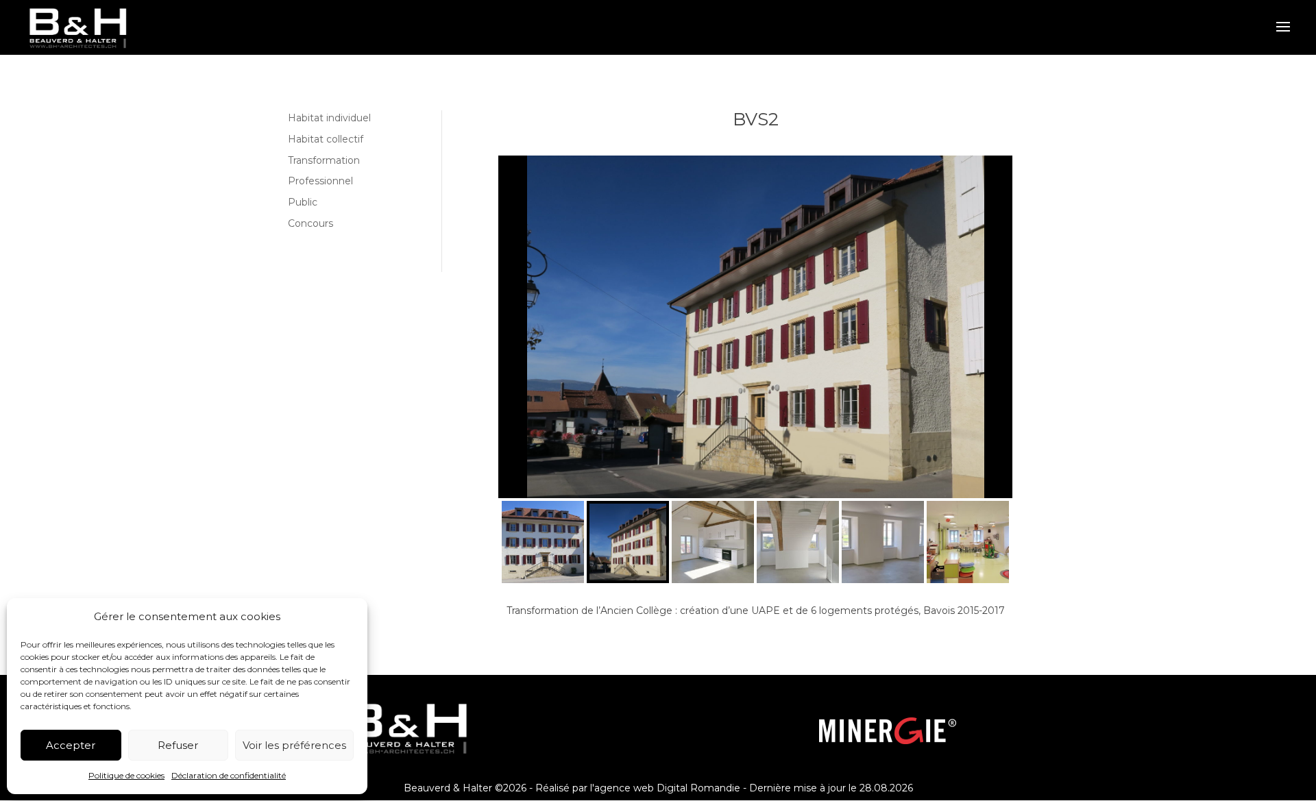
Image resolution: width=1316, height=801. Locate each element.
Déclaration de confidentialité (228, 775)
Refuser (178, 745)
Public (302, 202)
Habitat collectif (325, 139)
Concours (310, 223)
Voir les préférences (294, 745)
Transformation (324, 160)
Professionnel (320, 181)
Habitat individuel (329, 118)
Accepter (70, 745)
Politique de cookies (126, 775)
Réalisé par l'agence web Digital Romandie (637, 788)
